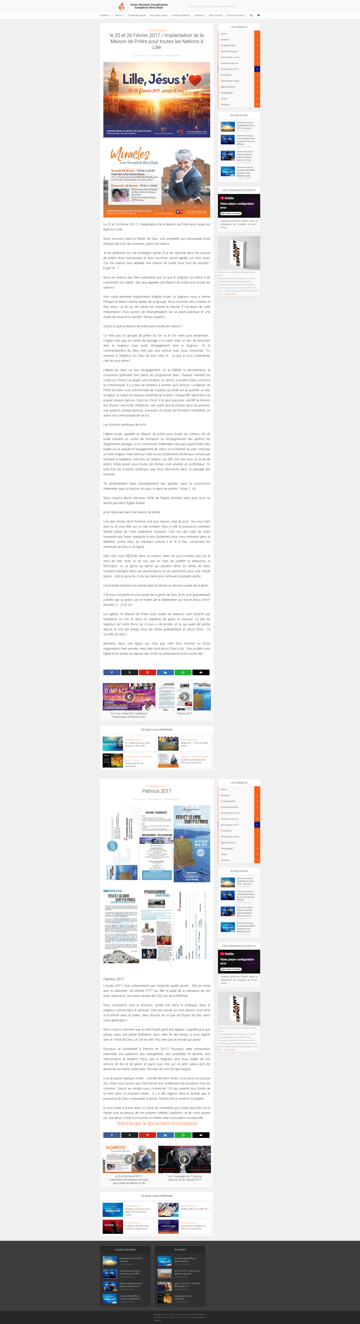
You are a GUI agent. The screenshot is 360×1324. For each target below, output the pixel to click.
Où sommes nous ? (236, 15)
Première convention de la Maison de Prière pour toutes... (137, 1212)
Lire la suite (229, 294)
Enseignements (132, 756)
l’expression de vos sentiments (183, 1297)
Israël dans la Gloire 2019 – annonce (245, 126)
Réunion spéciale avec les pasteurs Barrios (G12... (131, 1284)
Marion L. (186, 1317)
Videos (118, 15)
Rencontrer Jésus (158, 15)
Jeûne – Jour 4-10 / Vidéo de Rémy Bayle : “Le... (187, 1284)
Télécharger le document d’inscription (157, 1123)
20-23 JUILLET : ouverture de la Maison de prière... (187, 1272)
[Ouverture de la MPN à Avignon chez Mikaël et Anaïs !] (229, 171)
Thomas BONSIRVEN (170, 1317)
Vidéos (136, 760)
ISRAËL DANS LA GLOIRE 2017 (195, 1209)
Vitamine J (105, 15)
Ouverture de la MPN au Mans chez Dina (185, 1259)
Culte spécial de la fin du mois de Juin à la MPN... (130, 1272)
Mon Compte (215, 15)
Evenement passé (137, 15)
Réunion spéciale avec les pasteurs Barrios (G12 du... (244, 157)
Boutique (198, 15)
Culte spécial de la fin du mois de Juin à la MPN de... (246, 141)
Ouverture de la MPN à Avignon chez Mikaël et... (130, 1297)
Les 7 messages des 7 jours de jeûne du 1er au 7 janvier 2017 (177, 1244)
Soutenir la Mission (181, 15)
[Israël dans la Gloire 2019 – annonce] (229, 126)
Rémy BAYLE (174, 55)
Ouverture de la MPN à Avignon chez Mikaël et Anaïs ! (246, 173)
